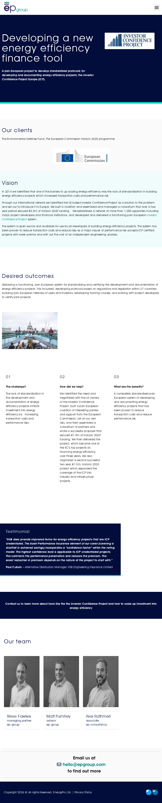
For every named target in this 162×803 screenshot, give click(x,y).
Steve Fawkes (19, 720)
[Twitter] (149, 792)
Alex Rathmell (98, 720)
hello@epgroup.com (84, 764)
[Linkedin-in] (155, 792)
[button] (157, 7)
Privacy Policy (83, 792)
